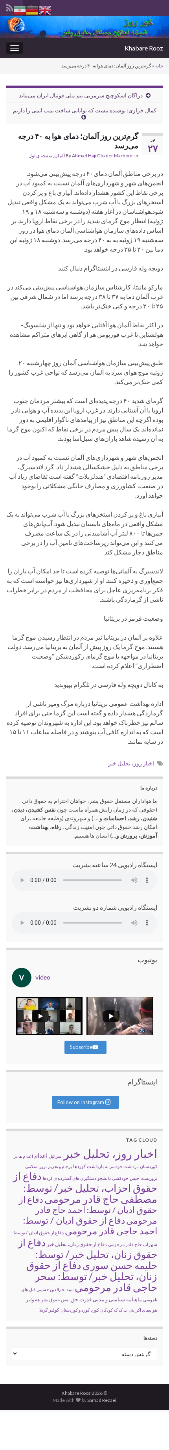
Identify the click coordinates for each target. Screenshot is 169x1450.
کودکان (106, 1309)
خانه (159, 66)
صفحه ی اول (40, 156)
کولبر (54, 1310)
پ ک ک (120, 1309)
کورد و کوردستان (75, 1309)
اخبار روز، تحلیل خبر (131, 763)
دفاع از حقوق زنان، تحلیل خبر (77, 1244)
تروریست (148, 1178)
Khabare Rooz (144, 48)
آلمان (59, 156)
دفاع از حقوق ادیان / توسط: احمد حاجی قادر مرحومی (90, 1225)
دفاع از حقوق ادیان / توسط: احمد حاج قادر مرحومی (88, 1210)
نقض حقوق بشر (55, 1299)
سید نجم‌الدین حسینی (55, 1289)
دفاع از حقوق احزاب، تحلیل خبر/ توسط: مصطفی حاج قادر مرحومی (85, 1187)
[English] (45, 9)
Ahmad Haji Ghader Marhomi (103, 156)
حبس (134, 1178)
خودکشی (120, 1178)
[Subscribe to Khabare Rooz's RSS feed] (9, 6)
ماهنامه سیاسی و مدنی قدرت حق (106, 1299)
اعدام (41, 1155)
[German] (32, 9)
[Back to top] (18, 1432)
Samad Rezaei (101, 1400)
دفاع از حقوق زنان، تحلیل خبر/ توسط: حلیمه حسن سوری (87, 1253)
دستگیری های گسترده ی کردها (69, 1178)
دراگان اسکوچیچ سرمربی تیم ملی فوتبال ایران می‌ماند (81, 95)
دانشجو (104, 1178)
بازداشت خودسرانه (122, 1166)
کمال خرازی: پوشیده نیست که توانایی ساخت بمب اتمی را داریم (84, 110)
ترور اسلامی (36, 1166)
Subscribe (81, 1047)
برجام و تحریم (60, 1166)
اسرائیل (55, 1156)
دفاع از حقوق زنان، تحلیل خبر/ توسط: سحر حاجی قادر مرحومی (91, 1276)
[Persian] (19, 9)
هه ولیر (33, 1299)
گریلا (43, 1309)
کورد (95, 1309)
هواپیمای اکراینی (143, 1309)
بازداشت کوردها (88, 1166)
